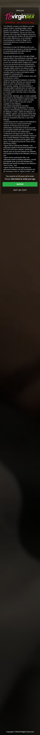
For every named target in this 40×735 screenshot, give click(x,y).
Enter (20, 184)
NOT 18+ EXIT (20, 190)
